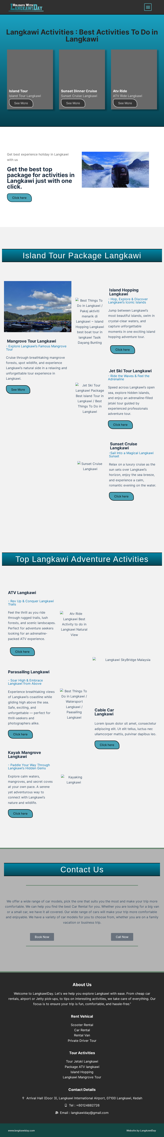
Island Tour (18, 91)
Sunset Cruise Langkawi (123, 446)
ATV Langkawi (22, 592)
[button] (148, 7)
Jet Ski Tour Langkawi (130, 370)
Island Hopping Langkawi (124, 292)
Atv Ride (120, 91)
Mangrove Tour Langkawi (31, 341)
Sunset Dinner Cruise (79, 91)
